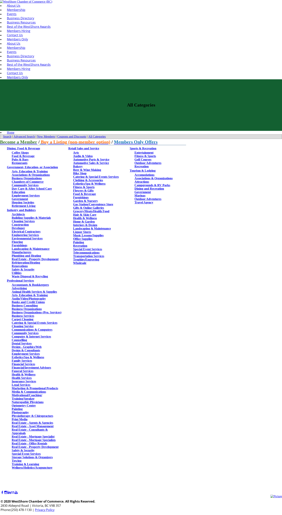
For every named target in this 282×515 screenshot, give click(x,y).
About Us (13, 5)
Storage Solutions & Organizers (32, 457)
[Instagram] (5, 492)
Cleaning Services (23, 221)
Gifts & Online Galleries (88, 207)
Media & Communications (29, 391)
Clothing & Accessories (88, 180)
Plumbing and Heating (26, 255)
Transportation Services (88, 256)
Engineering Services (25, 235)
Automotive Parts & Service (91, 159)
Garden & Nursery (85, 201)
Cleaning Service (23, 326)
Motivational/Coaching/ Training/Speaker (27, 397)
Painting (17, 409)
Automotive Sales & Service (91, 163)
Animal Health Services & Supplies (34, 291)
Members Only (17, 39)
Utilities (16, 273)
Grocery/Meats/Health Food (91, 211)
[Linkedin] (9, 492)
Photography (20, 412)
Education (18, 192)
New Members (46, 136)
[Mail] (12, 492)
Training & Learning (25, 464)
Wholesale (79, 263)
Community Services (25, 185)
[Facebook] (2, 492)
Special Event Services (26, 453)
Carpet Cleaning (22, 319)
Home (10, 132)
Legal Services (21, 384)
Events (11, 14)
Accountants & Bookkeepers (30, 284)
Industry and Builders (21, 210)
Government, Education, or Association (32, 167)
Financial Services (23, 364)
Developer (18, 228)
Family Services (22, 360)
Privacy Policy (44, 510)
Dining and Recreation (149, 188)
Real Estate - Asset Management (33, 426)
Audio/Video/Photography (29, 298)
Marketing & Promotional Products (35, 388)
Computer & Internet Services (31, 336)
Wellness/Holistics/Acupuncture (32, 467)
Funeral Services (22, 371)
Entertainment (143, 152)
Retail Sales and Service (83, 148)
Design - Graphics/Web (27, 347)
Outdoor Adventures (147, 163)
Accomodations (144, 174)
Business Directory (20, 18)
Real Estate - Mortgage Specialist (33, 436)
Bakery (78, 166)
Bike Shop (80, 173)
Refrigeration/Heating (26, 262)
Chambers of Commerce (28, 181)
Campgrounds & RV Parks (152, 185)
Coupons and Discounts (71, 136)
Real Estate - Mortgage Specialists (34, 440)
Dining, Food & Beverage (23, 148)
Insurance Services (24, 381)
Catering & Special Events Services (34, 322)
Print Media (19, 419)
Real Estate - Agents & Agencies (32, 422)
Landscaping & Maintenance (30, 248)
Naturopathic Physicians (28, 402)
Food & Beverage (23, 156)
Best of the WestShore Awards (29, 27)
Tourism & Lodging (143, 170)
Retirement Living (23, 205)
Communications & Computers (32, 329)
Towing (16, 460)
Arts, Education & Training (30, 171)
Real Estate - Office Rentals (29, 443)
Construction (20, 224)
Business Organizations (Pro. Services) (36, 312)
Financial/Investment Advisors (31, 367)
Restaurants (19, 163)
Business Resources (21, 22)
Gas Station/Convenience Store (93, 204)
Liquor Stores (82, 232)
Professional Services (20, 280)
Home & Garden (84, 221)
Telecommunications (86, 252)
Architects (18, 214)
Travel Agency (143, 202)
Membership (16, 10)
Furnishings (19, 245)
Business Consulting (25, 305)
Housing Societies (23, 202)
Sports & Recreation (143, 148)
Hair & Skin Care (84, 214)
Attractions (141, 181)
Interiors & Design (85, 225)
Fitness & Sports (84, 187)
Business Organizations (27, 178)
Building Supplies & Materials (31, 217)
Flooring (17, 242)
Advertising (19, 288)
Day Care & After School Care (32, 188)
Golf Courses (142, 159)
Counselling (19, 340)
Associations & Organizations (31, 174)
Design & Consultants (26, 350)
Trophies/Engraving (86, 259)
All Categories (97, 136)
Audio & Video (83, 156)
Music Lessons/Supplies (88, 235)
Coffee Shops (20, 152)
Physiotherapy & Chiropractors (32, 415)
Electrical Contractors (26, 231)
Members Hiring (18, 31)
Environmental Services (27, 238)
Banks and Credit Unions (28, 302)
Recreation (80, 245)
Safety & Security (23, 269)
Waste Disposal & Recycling (30, 276)
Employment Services (26, 195)
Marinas (139, 195)
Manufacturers (21, 252)
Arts (76, 152)
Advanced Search (24, 136)
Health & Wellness (23, 374)
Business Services (23, 315)
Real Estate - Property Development (35, 259)
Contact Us (15, 35)
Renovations (20, 266)
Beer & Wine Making (87, 169)
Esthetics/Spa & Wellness (28, 357)
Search (7, 136)
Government (20, 199)
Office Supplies (82, 238)
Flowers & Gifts (83, 190)
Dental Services (22, 343)
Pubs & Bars (20, 159)
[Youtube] (16, 492)
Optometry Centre (24, 405)
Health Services (22, 378)
